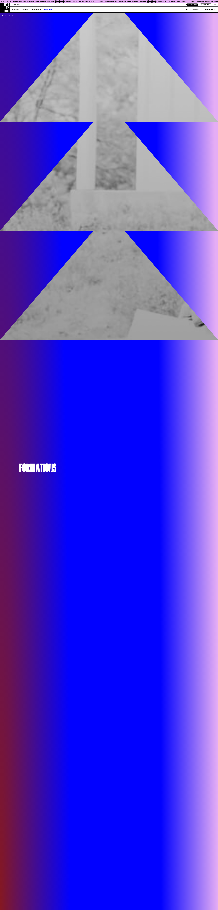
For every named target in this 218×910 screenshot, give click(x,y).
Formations (12, 15)
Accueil (4, 15)
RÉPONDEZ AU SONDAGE (87, 1)
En (215, 4)
